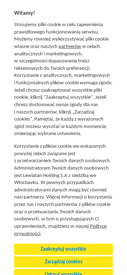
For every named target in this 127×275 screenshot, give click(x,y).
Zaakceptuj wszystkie (63, 249)
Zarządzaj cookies (64, 262)
